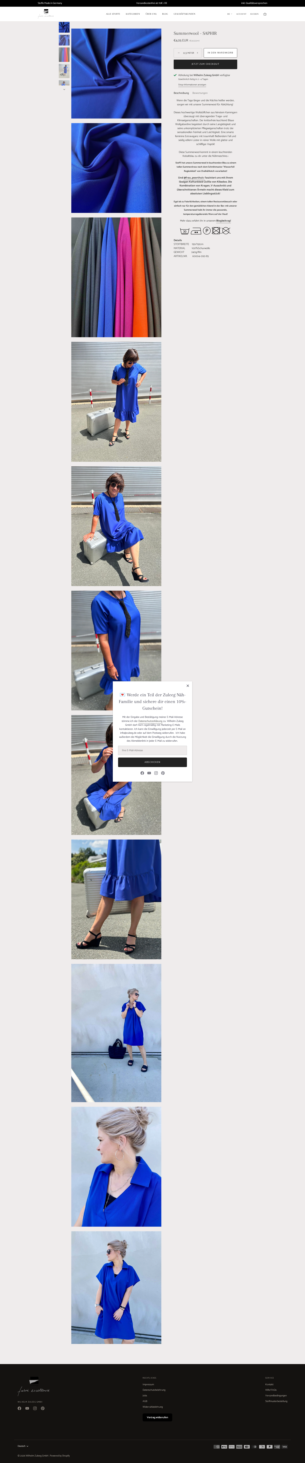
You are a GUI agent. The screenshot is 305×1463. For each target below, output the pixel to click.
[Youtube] (149, 773)
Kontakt (269, 1385)
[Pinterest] (163, 773)
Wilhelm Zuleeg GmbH (37, 1456)
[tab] (183, 93)
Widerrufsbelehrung (153, 1407)
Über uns (151, 14)
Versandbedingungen (276, 1396)
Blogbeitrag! (223, 221)
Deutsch (21, 1446)
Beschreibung (181, 93)
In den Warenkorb (220, 53)
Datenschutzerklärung (150, 721)
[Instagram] (156, 773)
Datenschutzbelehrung (154, 1390)
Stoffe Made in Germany (50, 3)
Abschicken (152, 762)
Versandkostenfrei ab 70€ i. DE (151, 3)
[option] (64, 28)
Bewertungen (200, 93)
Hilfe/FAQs (271, 1390)
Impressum (148, 1385)
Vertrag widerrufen (157, 1417)
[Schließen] (188, 686)
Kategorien (133, 14)
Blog (165, 14)
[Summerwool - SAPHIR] (64, 27)
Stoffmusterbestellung (276, 1401)
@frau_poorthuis (194, 178)
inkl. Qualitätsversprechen (254, 3)
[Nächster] (64, 89)
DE (228, 14)
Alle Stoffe (113, 14)
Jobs (145, 1396)
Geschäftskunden (184, 14)
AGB (145, 1401)
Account (241, 14)
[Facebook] (142, 773)
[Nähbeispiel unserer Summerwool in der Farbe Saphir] (64, 71)
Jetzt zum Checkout (205, 64)
